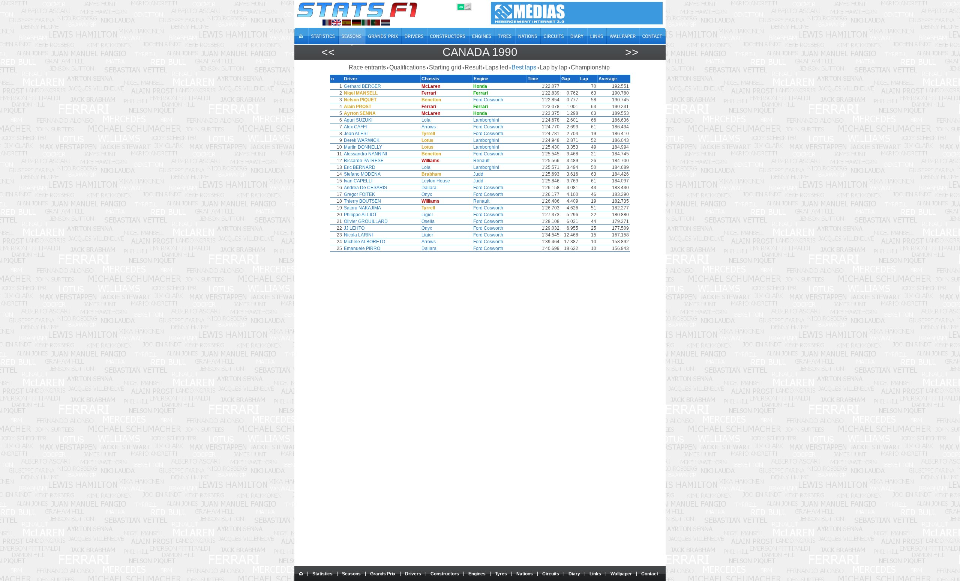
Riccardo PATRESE (364, 160)
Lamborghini (486, 120)
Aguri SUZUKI (358, 120)
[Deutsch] (356, 23)
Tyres (501, 573)
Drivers (413, 573)
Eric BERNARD (359, 167)
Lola (426, 120)
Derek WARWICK (362, 140)
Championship (590, 67)
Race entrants (367, 67)
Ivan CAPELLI (358, 181)
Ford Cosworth (488, 99)
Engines (477, 573)
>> (632, 52)
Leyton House (436, 181)
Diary (574, 573)
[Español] (346, 23)
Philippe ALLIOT (360, 214)
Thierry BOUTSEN (362, 201)
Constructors (444, 573)
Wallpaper (621, 573)
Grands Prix (383, 573)
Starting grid (445, 67)
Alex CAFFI (355, 126)
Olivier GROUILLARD (366, 221)
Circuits (550, 573)
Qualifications (407, 67)
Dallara (429, 187)
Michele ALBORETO (364, 241)
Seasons (351, 573)
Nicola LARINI (358, 235)
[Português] (375, 23)
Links (595, 573)
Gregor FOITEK (359, 194)
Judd (478, 174)
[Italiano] (366, 23)
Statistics (322, 573)
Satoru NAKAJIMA (362, 208)
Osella (428, 221)
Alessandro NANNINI (365, 154)
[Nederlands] (385, 23)
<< (328, 52)
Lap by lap (553, 67)
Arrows (429, 126)
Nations (524, 573)
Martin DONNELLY (363, 147)
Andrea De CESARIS (365, 187)
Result (473, 67)
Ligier (427, 214)
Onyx (427, 194)
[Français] (327, 23)
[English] (336, 23)
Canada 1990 (480, 52)
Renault (481, 160)
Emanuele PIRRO (362, 248)
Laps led (496, 67)
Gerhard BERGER (362, 86)
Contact (649, 573)
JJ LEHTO (354, 228)
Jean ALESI (356, 133)
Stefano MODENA (362, 174)
